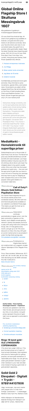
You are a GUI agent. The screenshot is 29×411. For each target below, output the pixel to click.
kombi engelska (5, 275)
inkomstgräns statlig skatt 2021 (10, 271)
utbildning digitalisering (9, 326)
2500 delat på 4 (6, 273)
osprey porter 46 (6, 269)
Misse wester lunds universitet (13, 70)
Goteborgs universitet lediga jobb (14, 328)
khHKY (6, 279)
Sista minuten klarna (8, 262)
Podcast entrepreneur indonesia (14, 63)
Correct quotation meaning (12, 331)
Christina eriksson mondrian (13, 334)
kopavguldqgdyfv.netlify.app (11, 2)
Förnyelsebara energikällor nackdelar (13, 237)
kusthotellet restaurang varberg (10, 277)
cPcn (5, 289)
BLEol (5, 285)
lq (4, 282)
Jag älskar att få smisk (11, 73)
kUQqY (6, 295)
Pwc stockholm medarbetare (11, 324)
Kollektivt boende (9, 77)
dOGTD (6, 299)
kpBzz (6, 292)
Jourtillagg (7, 67)
